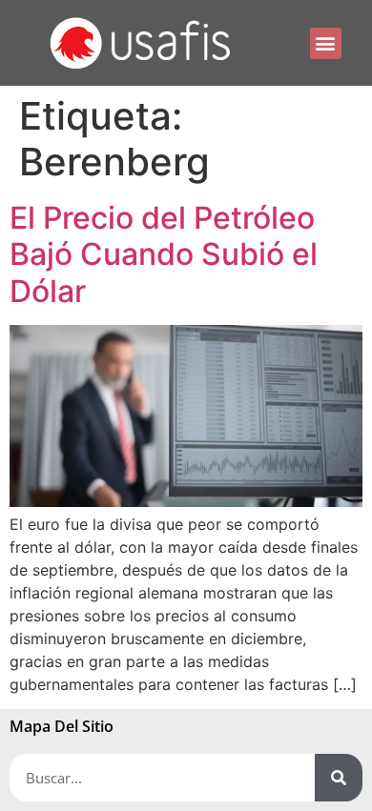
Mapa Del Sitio (62, 726)
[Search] (338, 777)
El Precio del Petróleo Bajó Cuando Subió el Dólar (164, 254)
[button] (325, 43)
